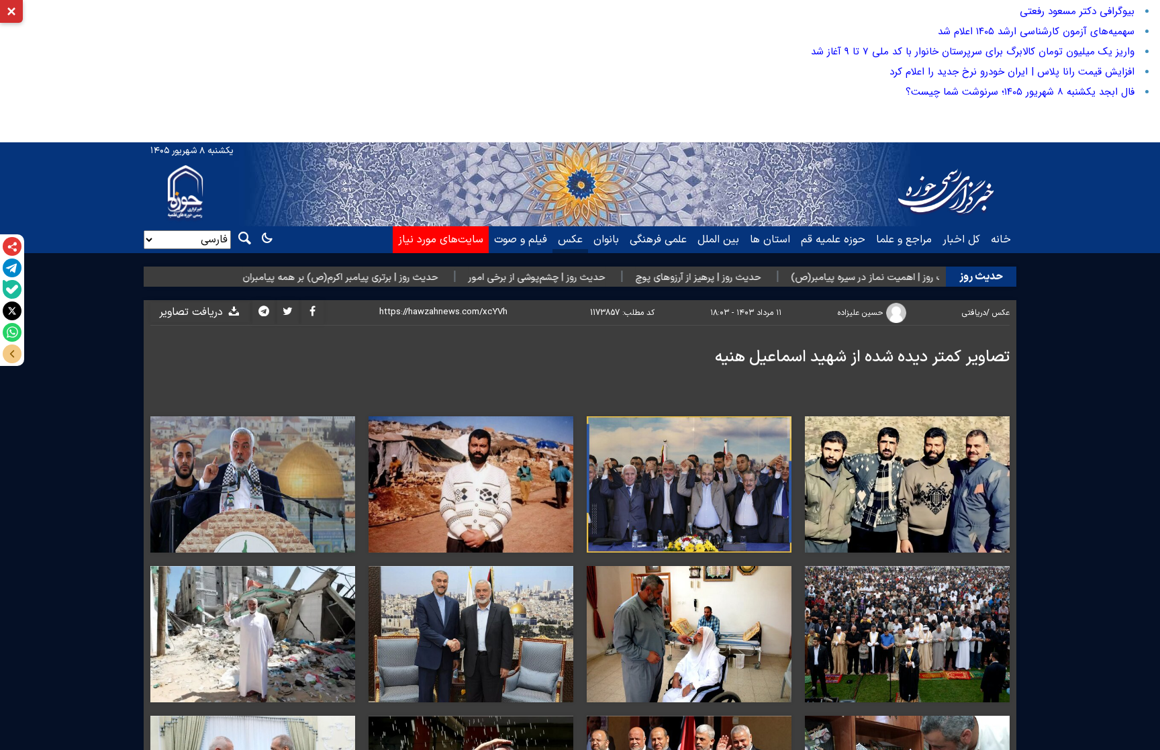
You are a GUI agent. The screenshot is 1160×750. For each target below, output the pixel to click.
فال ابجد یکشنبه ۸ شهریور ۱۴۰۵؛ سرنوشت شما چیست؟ (1020, 92)
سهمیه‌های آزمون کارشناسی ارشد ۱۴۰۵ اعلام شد (1036, 32)
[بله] (12, 289)
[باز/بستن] (12, 354)
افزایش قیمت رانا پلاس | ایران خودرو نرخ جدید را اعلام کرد (1011, 72)
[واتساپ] (12, 332)
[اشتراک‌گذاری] (12, 246)
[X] (12, 311)
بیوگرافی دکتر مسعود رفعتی (1077, 11)
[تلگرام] (12, 268)
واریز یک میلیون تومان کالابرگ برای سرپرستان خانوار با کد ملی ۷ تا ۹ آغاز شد (972, 52)
